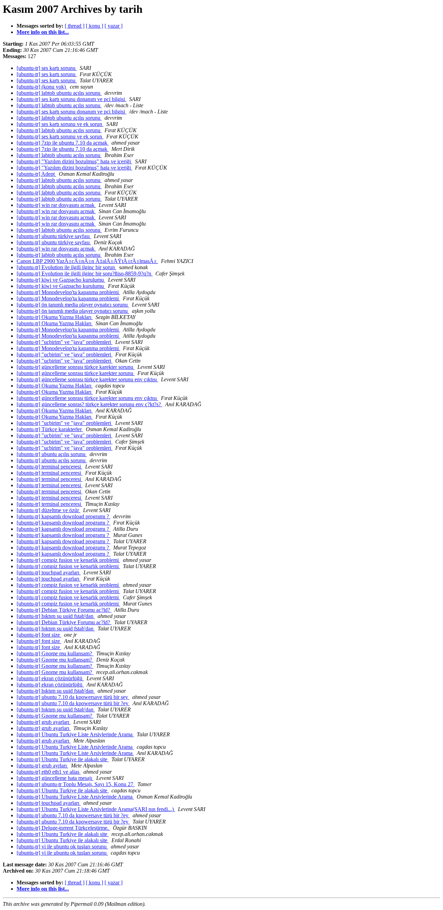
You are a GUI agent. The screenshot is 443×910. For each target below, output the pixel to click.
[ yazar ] (114, 26)
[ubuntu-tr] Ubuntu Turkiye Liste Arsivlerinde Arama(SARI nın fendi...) (96, 809)
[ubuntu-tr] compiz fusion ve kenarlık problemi (68, 560)
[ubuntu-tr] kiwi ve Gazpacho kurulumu (61, 280)
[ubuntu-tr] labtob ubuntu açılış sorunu (59, 93)
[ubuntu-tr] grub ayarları (44, 722)
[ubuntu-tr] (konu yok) (42, 87)
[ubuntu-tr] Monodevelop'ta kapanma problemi (68, 292)
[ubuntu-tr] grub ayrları (42, 765)
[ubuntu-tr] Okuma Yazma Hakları (55, 317)
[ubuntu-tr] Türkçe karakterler (50, 429)
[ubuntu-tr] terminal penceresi (49, 467)
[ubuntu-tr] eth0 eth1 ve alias (49, 772)
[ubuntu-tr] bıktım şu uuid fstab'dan (56, 616)
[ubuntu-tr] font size (39, 635)
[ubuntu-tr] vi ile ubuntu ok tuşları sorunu (62, 846)
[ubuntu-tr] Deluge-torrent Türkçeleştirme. (63, 828)
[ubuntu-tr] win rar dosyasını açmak (56, 205)
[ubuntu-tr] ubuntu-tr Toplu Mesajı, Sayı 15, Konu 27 (76, 784)
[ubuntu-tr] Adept (36, 174)
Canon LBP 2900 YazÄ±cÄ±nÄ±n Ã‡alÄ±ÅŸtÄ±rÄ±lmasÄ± (87, 261)
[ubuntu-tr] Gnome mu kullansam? (55, 653)
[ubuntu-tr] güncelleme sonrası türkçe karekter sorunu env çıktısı (87, 379)
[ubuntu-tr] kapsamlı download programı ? (63, 516)
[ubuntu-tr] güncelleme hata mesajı (55, 778)
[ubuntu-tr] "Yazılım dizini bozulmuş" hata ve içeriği (74, 161)
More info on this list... (43, 32)
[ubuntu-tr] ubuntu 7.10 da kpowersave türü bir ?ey (73, 703)
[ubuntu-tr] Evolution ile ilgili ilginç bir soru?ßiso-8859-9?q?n (85, 273)
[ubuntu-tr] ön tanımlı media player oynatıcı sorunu (73, 305)
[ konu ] (94, 26)
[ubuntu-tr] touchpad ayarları (49, 572)
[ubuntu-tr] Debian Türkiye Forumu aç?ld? (64, 610)
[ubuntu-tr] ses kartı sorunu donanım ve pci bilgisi (71, 99)
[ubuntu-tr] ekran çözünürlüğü (50, 678)
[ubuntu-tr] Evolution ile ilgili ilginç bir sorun (66, 267)
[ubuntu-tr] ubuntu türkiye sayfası (54, 236)
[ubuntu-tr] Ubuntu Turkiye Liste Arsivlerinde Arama (75, 734)
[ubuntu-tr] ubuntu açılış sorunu (52, 454)
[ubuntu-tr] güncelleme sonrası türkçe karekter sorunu (76, 367)
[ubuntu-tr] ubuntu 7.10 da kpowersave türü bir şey (73, 697)
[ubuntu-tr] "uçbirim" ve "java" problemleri (64, 342)
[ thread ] (74, 26)
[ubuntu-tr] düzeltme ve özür (48, 510)
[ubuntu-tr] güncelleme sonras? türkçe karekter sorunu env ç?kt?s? (89, 404)
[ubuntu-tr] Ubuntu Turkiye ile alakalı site (63, 759)
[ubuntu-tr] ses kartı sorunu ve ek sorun (60, 124)
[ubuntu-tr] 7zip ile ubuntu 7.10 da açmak (63, 143)
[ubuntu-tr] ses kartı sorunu (47, 68)
